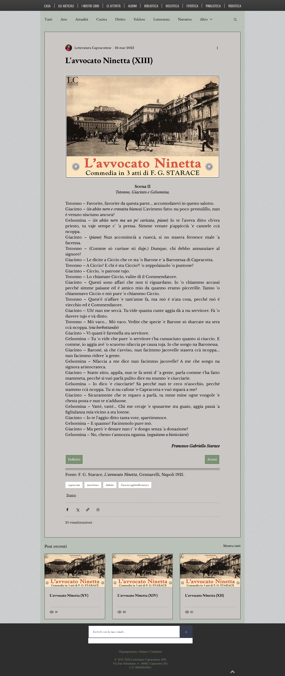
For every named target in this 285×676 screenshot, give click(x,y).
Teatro (71, 495)
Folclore (139, 19)
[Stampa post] (98, 510)
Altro (204, 19)
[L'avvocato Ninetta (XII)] (210, 571)
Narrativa (185, 19)
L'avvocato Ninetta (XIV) (137, 595)
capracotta (74, 485)
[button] (235, 19)
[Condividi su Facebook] (67, 510)
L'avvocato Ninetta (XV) (69, 595)
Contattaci (156, 651)
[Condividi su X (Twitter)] (77, 510)
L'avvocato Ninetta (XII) (204, 595)
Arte (64, 19)
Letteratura (161, 19)
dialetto (110, 485)
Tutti (48, 19)
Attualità (81, 19)
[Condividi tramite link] (88, 510)
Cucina (101, 19)
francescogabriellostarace (135, 485)
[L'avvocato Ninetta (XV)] (75, 571)
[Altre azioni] (217, 47)
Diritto (120, 19)
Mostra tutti (232, 546)
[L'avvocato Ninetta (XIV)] (142, 571)
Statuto (143, 651)
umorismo (93, 485)
